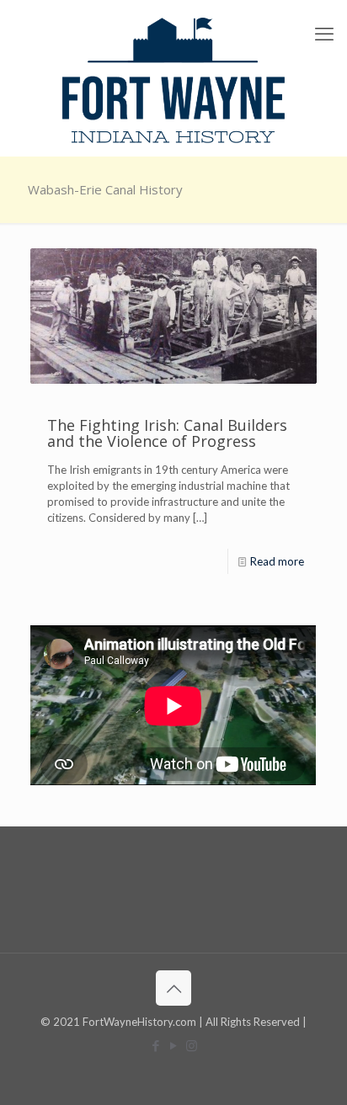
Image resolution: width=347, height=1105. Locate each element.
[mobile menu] (324, 33)
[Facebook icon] (156, 1045)
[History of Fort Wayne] (173, 77)
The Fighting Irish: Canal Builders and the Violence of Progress (167, 433)
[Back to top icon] (173, 988)
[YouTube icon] (174, 1045)
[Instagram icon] (191, 1045)
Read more (277, 561)
